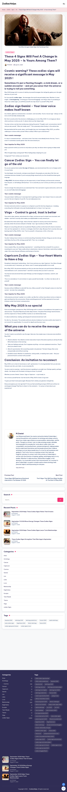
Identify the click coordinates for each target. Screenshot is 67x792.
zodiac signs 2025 (40, 739)
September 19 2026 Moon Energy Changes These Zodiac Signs (32, 521)
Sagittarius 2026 (21, 623)
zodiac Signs (10, 52)
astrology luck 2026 (55, 690)
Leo (5, 576)
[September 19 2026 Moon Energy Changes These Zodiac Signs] (7, 523)
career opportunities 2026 (42, 695)
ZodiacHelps (9, 3)
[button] (20, 467)
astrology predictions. (31, 620)
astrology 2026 (19, 620)
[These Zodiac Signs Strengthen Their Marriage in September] (7, 541)
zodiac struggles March (41, 751)
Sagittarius (7, 590)
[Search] (60, 500)
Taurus (6, 600)
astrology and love (40, 687)
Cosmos (6, 569)
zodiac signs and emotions (54, 739)
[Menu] (64, 3)
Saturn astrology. (32, 623)
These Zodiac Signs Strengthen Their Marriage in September (31, 539)
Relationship (7, 586)
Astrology (7, 559)
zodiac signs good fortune (11, 626)
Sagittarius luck (51, 722)
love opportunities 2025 (42, 713)
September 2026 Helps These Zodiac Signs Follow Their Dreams (32, 511)
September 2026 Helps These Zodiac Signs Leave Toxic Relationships (34, 530)
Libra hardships (39, 710)
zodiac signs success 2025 (42, 748)
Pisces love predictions (55, 719)
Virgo (5, 604)
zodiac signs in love (26, 626)
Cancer (6, 562)
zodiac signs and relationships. (43, 742)
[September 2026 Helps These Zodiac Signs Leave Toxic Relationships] (7, 532)
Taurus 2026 (43, 623)
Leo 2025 (49, 707)
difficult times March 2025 (42, 698)
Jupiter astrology (53, 620)
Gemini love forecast (41, 704)
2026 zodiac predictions (42, 681)
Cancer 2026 (43, 620)
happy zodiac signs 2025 (55, 704)
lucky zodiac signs (9, 623)
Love (5, 583)
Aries (5, 555)
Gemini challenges (54, 701)
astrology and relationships (55, 687)
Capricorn (7, 566)
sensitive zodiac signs (41, 730)
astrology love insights (41, 690)
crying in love (55, 695)
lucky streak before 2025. (42, 716)
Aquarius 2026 (8, 620)
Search (7, 495)
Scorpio (6, 593)
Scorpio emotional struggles (54, 724)
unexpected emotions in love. (51, 733)
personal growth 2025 (41, 719)
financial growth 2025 (41, 701)
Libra (5, 579)
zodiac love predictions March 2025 (45, 736)
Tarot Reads (7, 597)
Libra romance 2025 (51, 710)
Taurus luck (38, 733)
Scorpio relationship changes (43, 727)
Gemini (6, 573)
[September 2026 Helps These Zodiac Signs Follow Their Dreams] (7, 514)
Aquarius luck (39, 684)
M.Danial (20, 433)
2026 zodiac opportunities (42, 678)
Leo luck (57, 707)
